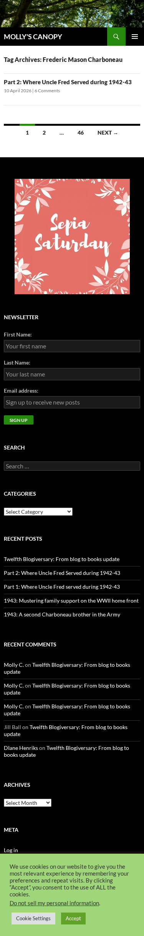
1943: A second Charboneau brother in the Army (62, 614)
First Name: (18, 334)
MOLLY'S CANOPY (33, 36)
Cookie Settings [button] (33, 918)
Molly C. (14, 664)
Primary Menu (135, 36)
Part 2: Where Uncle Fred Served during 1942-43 (68, 81)
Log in (11, 850)
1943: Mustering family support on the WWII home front (71, 600)
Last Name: (17, 362)
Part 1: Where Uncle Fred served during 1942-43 (62, 586)
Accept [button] (73, 918)
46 (81, 132)
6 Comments (47, 90)
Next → (108, 132)
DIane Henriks (21, 747)
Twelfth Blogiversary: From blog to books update (61, 559)
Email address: (21, 390)
